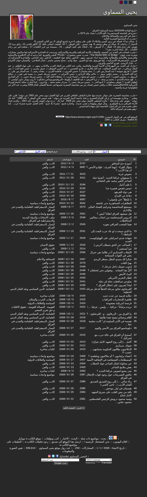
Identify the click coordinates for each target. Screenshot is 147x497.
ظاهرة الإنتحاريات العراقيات (117, 299)
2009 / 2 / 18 (66, 213)
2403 (82, 367)
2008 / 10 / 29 (66, 266)
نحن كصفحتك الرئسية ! (96, 441)
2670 (82, 206)
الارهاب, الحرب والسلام (42, 299)
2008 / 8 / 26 (66, 388)
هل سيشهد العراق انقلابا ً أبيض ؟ (114, 213)
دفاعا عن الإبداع (123, 195)
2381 (82, 398)
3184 (82, 184)
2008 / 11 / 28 (66, 262)
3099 (82, 195)
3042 (82, 203)
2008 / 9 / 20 (66, 349)
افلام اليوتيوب (119, 441)
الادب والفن (48, 163)
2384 (82, 392)
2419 (82, 317)
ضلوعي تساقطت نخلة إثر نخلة (115, 281)
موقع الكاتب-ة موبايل (29, 438)
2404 (82, 363)
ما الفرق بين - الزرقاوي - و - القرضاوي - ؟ (109, 313)
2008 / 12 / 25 (66, 252)
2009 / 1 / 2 (67, 248)
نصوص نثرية (125, 174)
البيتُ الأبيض (125, 274)
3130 (82, 188)
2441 (82, 281)
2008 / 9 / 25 (66, 334)
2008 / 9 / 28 (66, 321)
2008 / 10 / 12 (66, 288)
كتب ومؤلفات (51, 438)
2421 (82, 313)
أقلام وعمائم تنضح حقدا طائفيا (116, 317)
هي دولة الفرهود (123, 192)
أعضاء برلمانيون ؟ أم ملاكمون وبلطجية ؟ (110, 356)
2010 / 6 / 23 (66, 203)
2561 (82, 213)
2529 (82, 237)
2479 (82, 262)
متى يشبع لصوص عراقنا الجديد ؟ (114, 371)
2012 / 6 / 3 (67, 163)
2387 (82, 374)
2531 (82, 231)
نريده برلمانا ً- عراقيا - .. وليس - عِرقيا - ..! (109, 307)
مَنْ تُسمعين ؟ (124, 248)
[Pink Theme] (121, 2)
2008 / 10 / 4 (66, 303)
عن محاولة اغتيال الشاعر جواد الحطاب (111, 363)
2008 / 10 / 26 (66, 274)
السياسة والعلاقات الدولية (41, 303)
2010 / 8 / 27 (66, 191)
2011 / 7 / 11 (67, 173)
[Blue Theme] (125, 2)
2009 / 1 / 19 (66, 231)
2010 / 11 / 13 (66, 184)
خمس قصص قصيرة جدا (119, 188)
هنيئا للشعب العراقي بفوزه (117, 224)
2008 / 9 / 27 (66, 328)
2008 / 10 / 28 (66, 270)
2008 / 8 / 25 (66, 392)
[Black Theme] (130, 2)
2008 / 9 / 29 (66, 317)
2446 (82, 274)
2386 (82, 381)
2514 (82, 248)
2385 (82, 388)
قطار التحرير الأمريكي (120, 277)
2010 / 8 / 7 (67, 199)
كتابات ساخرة (47, 295)
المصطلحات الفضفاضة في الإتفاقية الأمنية (109, 359)
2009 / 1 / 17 (66, 237)
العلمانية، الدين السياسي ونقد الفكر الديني (32, 289)
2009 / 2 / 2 (67, 224)
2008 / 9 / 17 (66, 359)
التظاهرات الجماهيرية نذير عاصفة (114, 203)
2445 (82, 277)
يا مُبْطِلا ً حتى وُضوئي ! (120, 199)
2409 (82, 356)
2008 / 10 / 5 (66, 299)
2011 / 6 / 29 (66, 177)
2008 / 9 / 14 (66, 363)
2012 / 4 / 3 (67, 167)
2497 (82, 259)
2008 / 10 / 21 (66, 281)
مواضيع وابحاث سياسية (42, 203)
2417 (82, 328)
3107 (82, 191)
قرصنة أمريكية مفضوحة (119, 303)
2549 (82, 217)
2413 (82, 341)
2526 (82, 244)
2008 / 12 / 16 (66, 259)
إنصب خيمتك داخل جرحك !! (117, 266)
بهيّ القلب (126, 263)
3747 (82, 163)
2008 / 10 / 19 (66, 285)
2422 (82, 306)
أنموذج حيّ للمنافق (122, 163)
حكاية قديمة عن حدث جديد (117, 295)
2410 (82, 349)
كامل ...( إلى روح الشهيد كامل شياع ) (112, 341)
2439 (82, 285)
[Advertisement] (38, 138)
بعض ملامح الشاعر (121, 367)
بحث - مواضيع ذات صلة (93, 438)
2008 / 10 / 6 (66, 295)
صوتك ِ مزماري (124, 345)
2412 (82, 345)
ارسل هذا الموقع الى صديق (66, 441)
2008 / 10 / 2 (66, 306)
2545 (82, 224)
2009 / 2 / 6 (67, 217)
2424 (82, 303)
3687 (82, 167)
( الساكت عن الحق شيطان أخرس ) (113, 244)
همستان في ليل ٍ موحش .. (118, 388)
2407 (82, 359)
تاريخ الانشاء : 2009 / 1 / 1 (110, 448)
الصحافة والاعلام (46, 259)
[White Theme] (135, 2)
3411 (82, 177)
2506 (82, 252)
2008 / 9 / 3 (67, 370)
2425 (82, 299)
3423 (82, 173)
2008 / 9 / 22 (66, 345)
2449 (82, 266)
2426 (82, 295)
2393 (82, 370)
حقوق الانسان (47, 244)
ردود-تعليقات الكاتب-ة (36, 441)
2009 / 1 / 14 (66, 244)
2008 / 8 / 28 (66, 374)
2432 (82, 288)
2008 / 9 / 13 (66, 367)
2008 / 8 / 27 (66, 381)
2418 (82, 321)
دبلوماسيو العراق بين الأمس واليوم (113, 328)
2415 (82, 334)
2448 (82, 270)
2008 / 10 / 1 (66, 313)
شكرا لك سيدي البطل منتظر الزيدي (113, 259)
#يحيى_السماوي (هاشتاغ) (125, 125)
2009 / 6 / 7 (67, 206)
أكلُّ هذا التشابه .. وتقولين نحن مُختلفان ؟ (110, 270)
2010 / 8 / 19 (66, 195)
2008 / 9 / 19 (66, 356)
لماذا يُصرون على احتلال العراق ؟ (114, 285)
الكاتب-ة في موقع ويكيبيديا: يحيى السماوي (117, 122)
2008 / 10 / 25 (66, 277)
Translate (106, 462)
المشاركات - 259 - (83, 448)
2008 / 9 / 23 (66, 341)
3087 (82, 199)
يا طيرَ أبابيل (125, 184)
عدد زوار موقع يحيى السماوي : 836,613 (47, 448)
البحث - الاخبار (69, 438)
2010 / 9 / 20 (66, 188)
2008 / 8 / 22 (66, 398)
